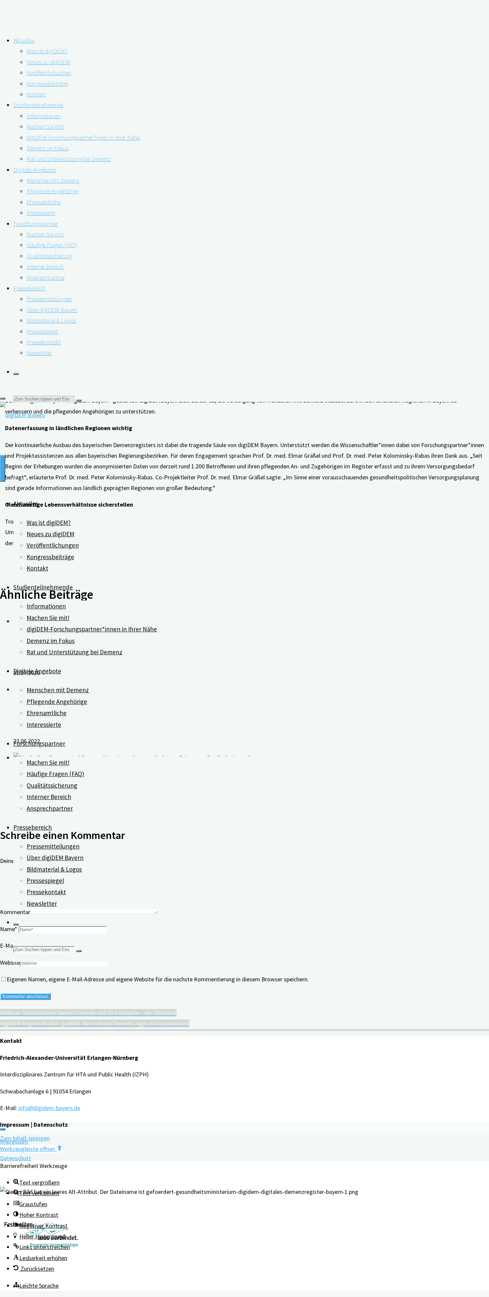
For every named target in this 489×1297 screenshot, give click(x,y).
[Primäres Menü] (2, 468)
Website (10, 962)
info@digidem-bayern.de (49, 1108)
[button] (31, 1149)
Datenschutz (15, 1158)
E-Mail (9, 945)
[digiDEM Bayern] (22, 415)
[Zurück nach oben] (2, 1129)
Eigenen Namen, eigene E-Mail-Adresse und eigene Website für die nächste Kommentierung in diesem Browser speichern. (158, 979)
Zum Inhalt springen (25, 1138)
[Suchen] (16, 374)
